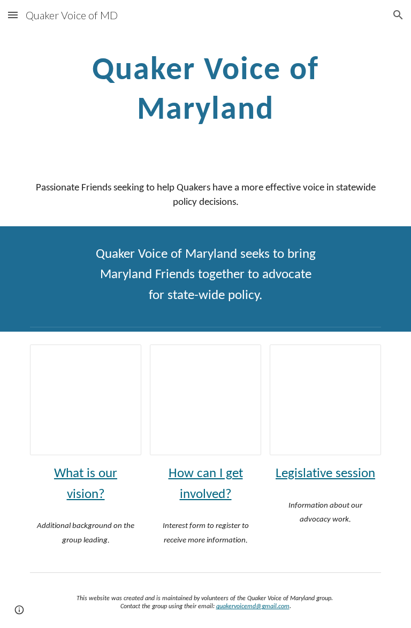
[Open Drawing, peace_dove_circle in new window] (241, 358)
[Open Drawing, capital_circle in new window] (361, 358)
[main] (205, 89)
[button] (13, 14)
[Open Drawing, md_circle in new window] (121, 358)
